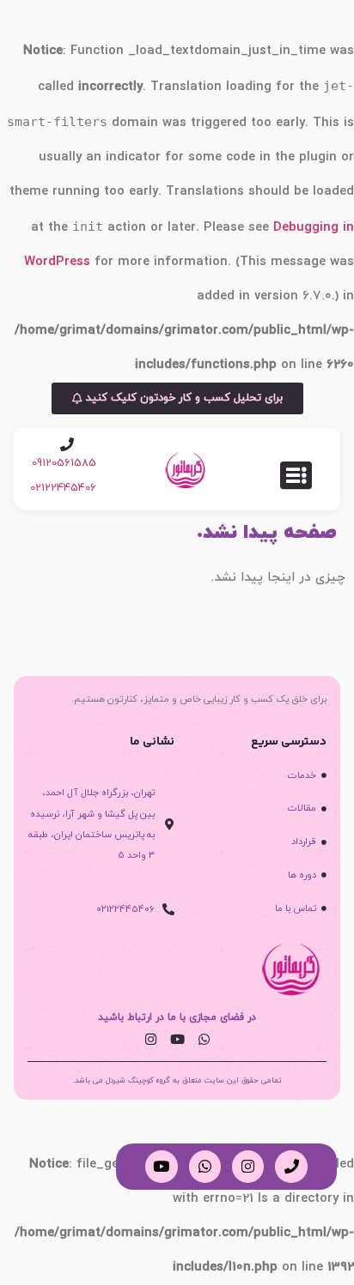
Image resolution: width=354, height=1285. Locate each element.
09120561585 (64, 463)
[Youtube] (177, 1039)
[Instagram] (150, 1039)
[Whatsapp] (203, 1039)
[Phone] (291, 1166)
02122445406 (63, 488)
